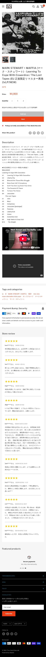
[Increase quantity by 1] (23, 101)
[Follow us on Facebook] (3, 633)
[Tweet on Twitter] (38, 132)
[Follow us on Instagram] (11, 633)
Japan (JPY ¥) (18, 623)
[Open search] (33, 6)
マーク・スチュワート (17, 299)
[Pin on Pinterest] (34, 132)
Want (23, 119)
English (5, 623)
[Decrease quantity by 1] (12, 101)
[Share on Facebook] (30, 132)
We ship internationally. (23, 564)
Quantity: (5, 101)
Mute (4, 87)
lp (2, 294)
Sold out (23, 114)
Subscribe (8, 614)
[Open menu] (3, 6)
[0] (42, 6)
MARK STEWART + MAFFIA (17, 294)
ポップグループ (28, 296)
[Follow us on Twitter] (7, 633)
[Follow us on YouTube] (15, 633)
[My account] (38, 6)
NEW (30, 294)
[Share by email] (42, 132)
